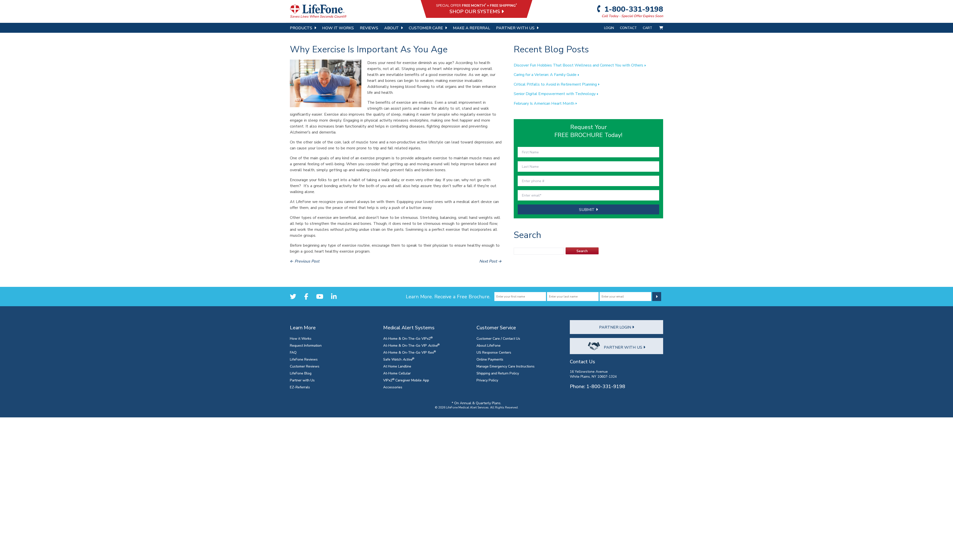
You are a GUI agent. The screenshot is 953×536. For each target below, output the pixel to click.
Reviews (369, 27)
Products (301, 27)
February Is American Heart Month (544, 103)
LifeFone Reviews (304, 359)
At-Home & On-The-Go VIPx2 (408, 338)
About (391, 27)
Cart (648, 28)
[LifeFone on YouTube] (319, 296)
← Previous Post (304, 261)
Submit (587, 209)
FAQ (293, 352)
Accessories (392, 387)
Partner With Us (515, 27)
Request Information (306, 345)
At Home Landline (397, 366)
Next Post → (490, 261)
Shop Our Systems (475, 11)
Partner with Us (302, 380)
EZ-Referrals (300, 387)
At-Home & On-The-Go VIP (411, 345)
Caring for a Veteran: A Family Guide (546, 74)
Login (609, 28)
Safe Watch (398, 359)
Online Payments (489, 359)
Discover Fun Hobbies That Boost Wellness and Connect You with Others (579, 65)
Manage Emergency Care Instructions (505, 366)
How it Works (300, 338)
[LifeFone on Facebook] (306, 296)
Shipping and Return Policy (497, 373)
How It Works (338, 27)
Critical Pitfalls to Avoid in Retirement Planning (556, 84)
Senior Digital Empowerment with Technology (555, 93)
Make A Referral (471, 27)
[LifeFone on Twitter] (293, 296)
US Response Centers (493, 352)
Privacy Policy (487, 380)
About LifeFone (488, 345)
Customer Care (426, 27)
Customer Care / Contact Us (498, 338)
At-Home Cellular (397, 373)
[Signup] (656, 296)
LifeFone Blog (300, 373)
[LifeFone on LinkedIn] (334, 296)
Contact (628, 28)
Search (582, 251)
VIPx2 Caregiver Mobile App (406, 380)
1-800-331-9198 (633, 8)
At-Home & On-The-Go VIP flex (409, 352)
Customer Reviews (304, 366)
